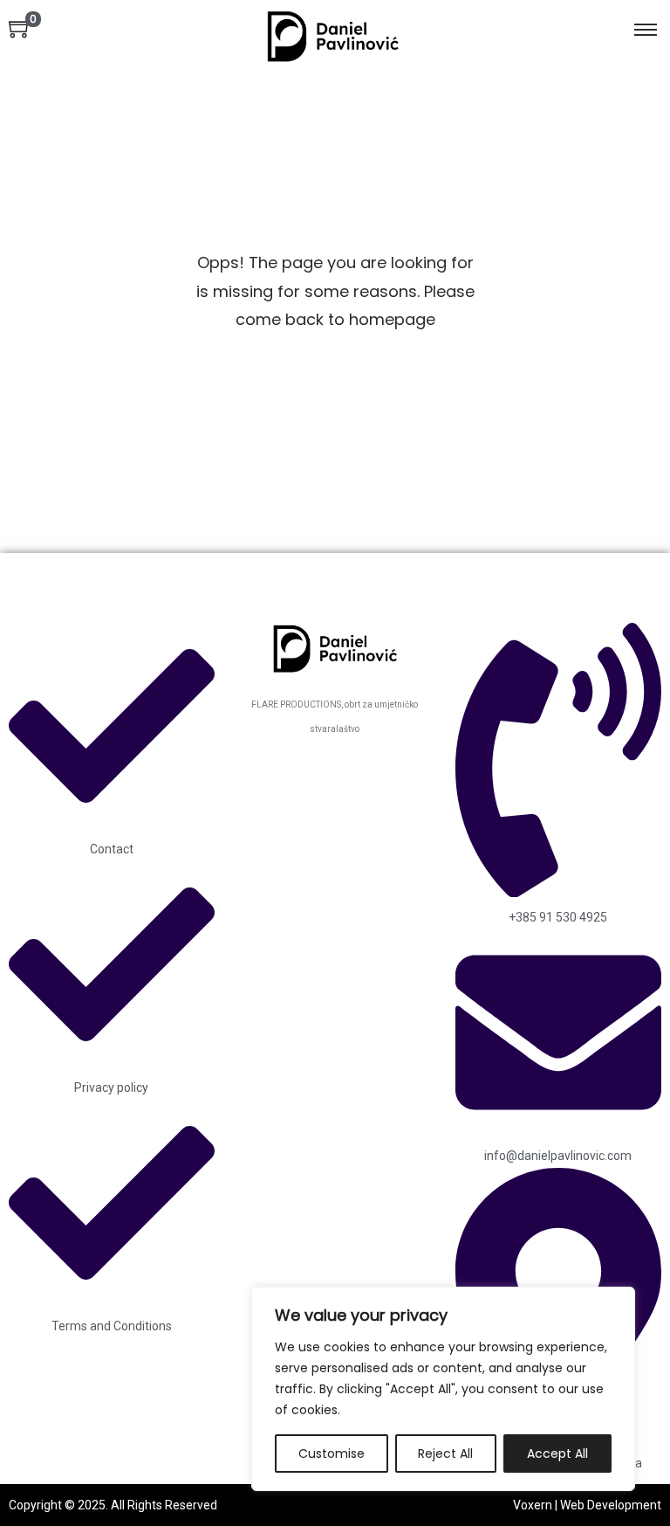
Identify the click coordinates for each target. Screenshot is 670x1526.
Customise (331, 1453)
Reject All (445, 1453)
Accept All (557, 1453)
